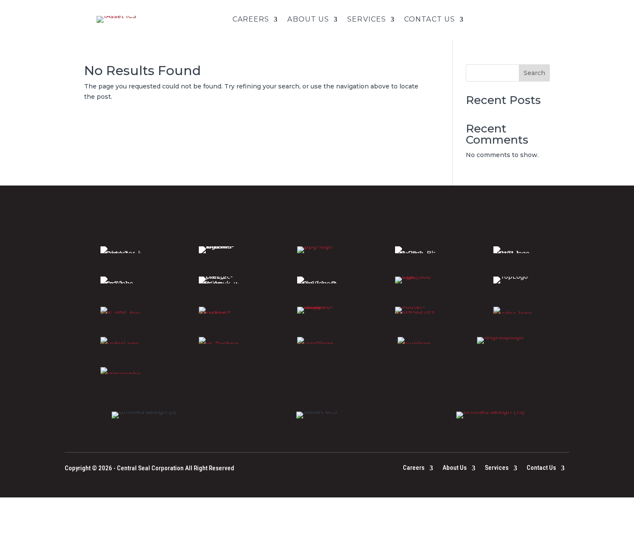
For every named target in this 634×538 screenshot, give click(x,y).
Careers (251, 19)
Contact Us (429, 19)
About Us (308, 19)
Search (534, 73)
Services (366, 19)
